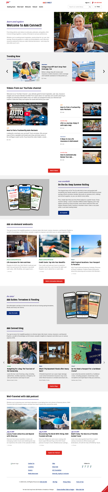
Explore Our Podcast (54, 453)
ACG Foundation (56, 470)
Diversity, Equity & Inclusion (60, 473)
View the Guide (13, 313)
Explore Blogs (54, 386)
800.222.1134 (43, 482)
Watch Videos (54, 170)
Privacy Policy (67, 482)
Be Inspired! (63, 213)
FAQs (53, 463)
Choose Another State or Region (65, 489)
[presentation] (7, 71)
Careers (30, 470)
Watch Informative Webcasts (54, 281)
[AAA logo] (8, 2)
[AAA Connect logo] (47, 3)
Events (41, 7)
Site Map (55, 482)
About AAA (55, 467)
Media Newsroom (33, 473)
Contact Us (31, 463)
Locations (31, 467)
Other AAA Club (80, 489)
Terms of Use (80, 482)
